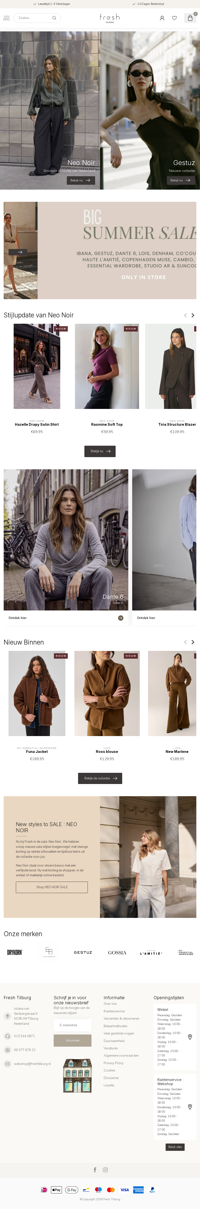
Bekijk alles (175, 1147)
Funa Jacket (37, 751)
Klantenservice (114, 1011)
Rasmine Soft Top (107, 425)
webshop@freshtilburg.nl (32, 1064)
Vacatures (111, 1048)
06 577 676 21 (25, 1050)
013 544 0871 (24, 1036)
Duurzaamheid (114, 1041)
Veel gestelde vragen (119, 1033)
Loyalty (109, 1085)
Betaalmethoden (115, 1026)
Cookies (109, 1070)
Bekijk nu (97, 451)
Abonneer (73, 1040)
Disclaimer (111, 1078)
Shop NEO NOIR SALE (52, 887)
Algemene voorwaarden (121, 1055)
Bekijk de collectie (97, 778)
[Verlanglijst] (174, 18)
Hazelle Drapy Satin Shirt (37, 425)
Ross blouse (107, 751)
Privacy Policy (114, 1063)
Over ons (110, 1004)
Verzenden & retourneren (121, 1018)
